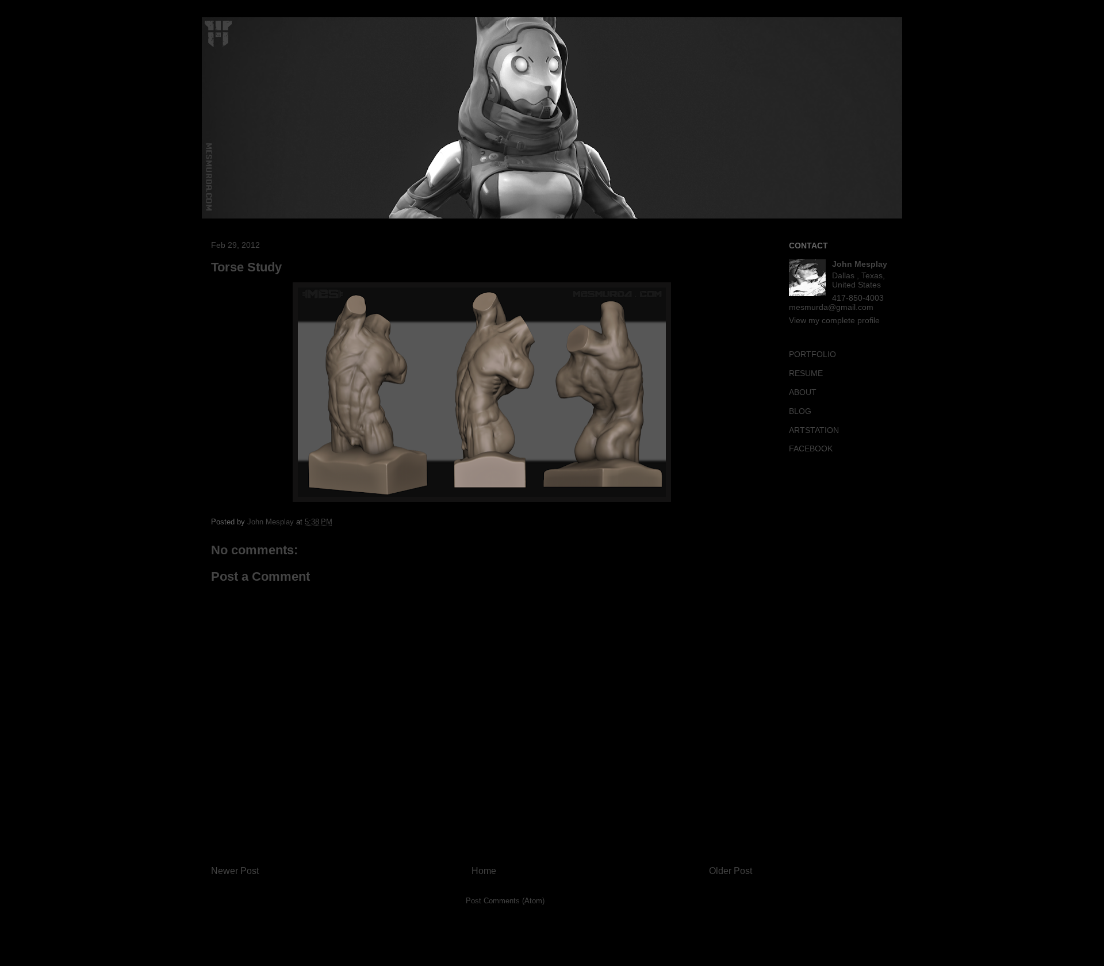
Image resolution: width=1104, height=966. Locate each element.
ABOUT (802, 392)
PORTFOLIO (812, 354)
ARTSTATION (814, 430)
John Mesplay (859, 264)
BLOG (800, 411)
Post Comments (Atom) (505, 900)
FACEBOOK (811, 448)
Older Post (730, 871)
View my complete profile (834, 320)
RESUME (806, 373)
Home (483, 871)
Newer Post (235, 871)
